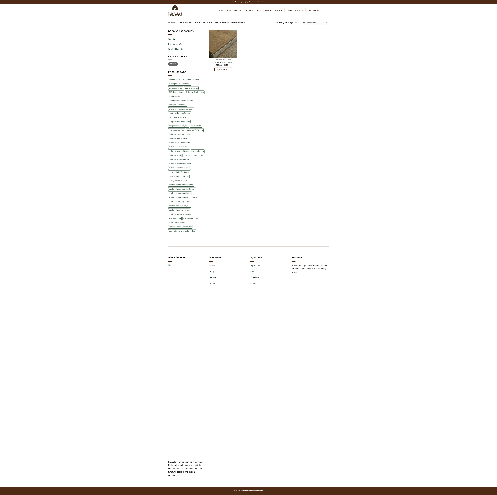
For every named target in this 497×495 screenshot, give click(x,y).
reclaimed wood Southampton (180, 164)
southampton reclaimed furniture (181, 185)
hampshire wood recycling (178, 126)
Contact (278, 10)
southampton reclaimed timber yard (182, 189)
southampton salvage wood (179, 202)
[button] (295, 10)
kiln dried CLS (196, 126)
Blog (259, 10)
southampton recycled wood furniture (183, 197)
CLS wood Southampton (195, 92)
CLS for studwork (191, 88)
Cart (252, 271)
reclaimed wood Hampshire (179, 159)
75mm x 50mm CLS (194, 80)
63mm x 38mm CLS (176, 80)
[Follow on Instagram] (322, 2)
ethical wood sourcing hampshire (181, 109)
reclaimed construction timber (180, 134)
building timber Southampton (179, 84)
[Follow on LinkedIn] (179, 481)
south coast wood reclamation (180, 214)
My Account (255, 265)
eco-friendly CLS (175, 96)
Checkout (254, 277)
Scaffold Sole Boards (223, 62)
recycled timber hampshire (179, 176)
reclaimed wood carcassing (193, 155)
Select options (223, 69)
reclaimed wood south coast (179, 168)
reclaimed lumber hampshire (179, 143)
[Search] (328, 10)
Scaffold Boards (175, 49)
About (268, 10)
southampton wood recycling (179, 206)
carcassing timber (175, 88)
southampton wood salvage (179, 210)
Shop (229, 10)
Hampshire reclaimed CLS (179, 117)
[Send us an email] (327, 2)
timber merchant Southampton (180, 227)
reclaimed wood (175, 155)
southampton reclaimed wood (180, 193)
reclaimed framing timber (178, 138)
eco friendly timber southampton (181, 101)
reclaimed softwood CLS (178, 147)
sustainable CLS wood (191, 218)
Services (250, 10)
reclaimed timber (197, 151)
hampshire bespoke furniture (179, 113)
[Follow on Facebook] (320, 2)
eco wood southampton (177, 105)
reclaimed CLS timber (195, 130)
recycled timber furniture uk (179, 172)
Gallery (238, 10)
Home (221, 10)
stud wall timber (175, 218)
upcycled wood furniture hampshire (182, 231)
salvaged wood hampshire (178, 181)
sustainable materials (177, 223)
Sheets (171, 39)
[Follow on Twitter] (325, 2)
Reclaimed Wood (176, 44)
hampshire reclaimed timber (179, 122)
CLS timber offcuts (176, 92)
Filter (173, 64)
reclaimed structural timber (179, 151)
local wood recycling (176, 130)
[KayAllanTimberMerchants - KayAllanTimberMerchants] (181, 10)
